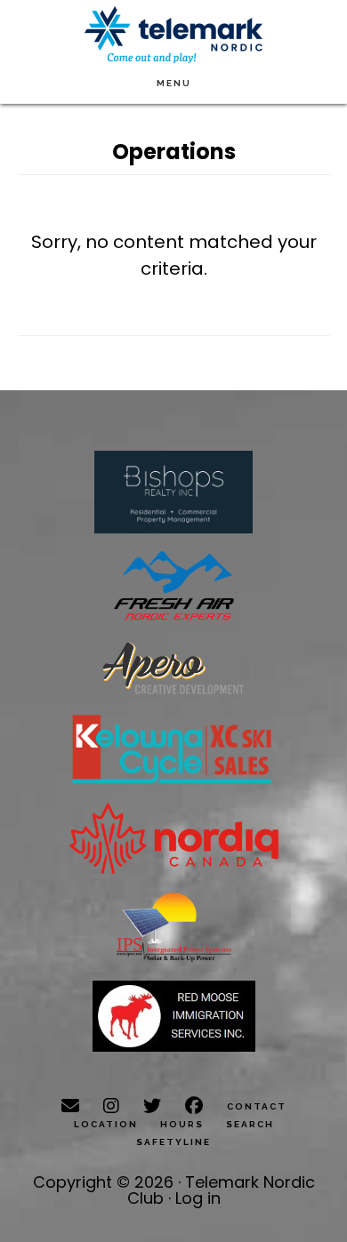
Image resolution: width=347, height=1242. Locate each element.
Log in (198, 1198)
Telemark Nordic (173, 35)
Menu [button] (174, 83)
